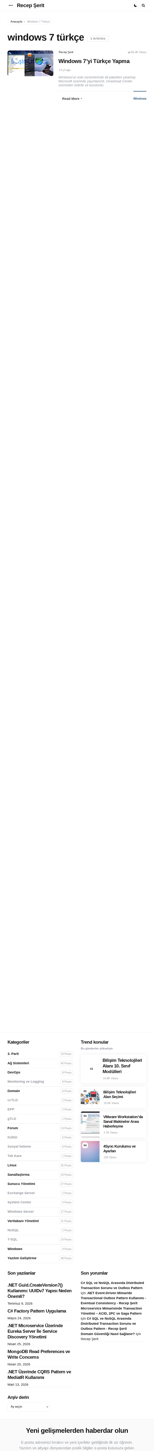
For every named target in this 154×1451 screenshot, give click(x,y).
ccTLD (40, 1100)
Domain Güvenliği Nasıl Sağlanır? (108, 1334)
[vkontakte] (37, 76)
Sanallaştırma (40, 1174)
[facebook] (24, 76)
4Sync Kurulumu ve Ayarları (119, 1148)
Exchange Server (40, 1193)
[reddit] (30, 76)
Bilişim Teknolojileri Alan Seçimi (119, 1094)
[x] (21, 76)
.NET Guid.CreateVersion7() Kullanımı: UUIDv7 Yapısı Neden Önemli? (40, 1291)
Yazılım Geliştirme (40, 1258)
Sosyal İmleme (40, 1146)
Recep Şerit (30, 5)
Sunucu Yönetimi (40, 1184)
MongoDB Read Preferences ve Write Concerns (39, 1354)
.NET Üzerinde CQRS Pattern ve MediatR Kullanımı (39, 1374)
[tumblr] (27, 76)
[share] (16, 59)
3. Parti (40, 1054)
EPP (40, 1109)
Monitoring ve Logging (40, 1081)
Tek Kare (40, 1156)
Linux (40, 1165)
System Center (40, 1202)
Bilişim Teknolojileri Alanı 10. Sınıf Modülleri (122, 1066)
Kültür (40, 1137)
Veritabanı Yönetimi (40, 1221)
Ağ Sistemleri (40, 1063)
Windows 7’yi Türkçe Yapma (94, 61)
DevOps (40, 1072)
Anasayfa (16, 21)
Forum (40, 1128)
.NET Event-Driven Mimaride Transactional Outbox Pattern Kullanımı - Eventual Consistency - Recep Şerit (113, 1298)
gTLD (40, 1119)
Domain (40, 1091)
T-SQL (40, 1239)
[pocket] (33, 76)
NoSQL (40, 1230)
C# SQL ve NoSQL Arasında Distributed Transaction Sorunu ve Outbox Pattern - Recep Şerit (108, 1324)
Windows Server (40, 1211)
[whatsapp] (40, 76)
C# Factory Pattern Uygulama (37, 1310)
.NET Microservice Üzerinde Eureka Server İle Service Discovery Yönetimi (35, 1331)
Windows (139, 98)
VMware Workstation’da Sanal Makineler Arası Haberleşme (123, 1121)
